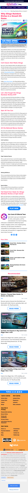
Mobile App (16, 434)
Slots (14, 7)
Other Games (21, 7)
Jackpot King (16, 398)
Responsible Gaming (6, 411)
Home (3, 7)
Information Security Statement (6, 422)
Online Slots (4, 398)
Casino (2, 402)
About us (3, 428)
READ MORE (14, 308)
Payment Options (5, 430)
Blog (5, 11)
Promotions (16, 428)
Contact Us (16, 432)
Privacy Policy (5, 419)
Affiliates (15, 430)
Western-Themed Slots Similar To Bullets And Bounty (12, 295)
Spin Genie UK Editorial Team (17, 214)
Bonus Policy (4, 414)
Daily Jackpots (17, 404)
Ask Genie (9, 7)
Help (2, 432)
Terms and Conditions (4, 416)
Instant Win (4, 400)
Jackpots (15, 402)
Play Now (14, 208)
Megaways (15, 400)
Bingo (2, 404)
